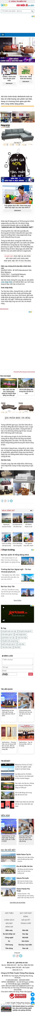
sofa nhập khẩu (6, 282)
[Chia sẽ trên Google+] (5, 501)
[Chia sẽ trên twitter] (8, 501)
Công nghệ (9, 937)
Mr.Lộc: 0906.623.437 (9, 965)
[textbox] (17, 11)
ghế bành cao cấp (8, 638)
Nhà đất (25, 930)
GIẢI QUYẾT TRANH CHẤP (26, 921)
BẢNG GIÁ (9, 927)
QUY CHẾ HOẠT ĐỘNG (26, 914)
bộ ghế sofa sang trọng (10, 641)
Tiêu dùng (9, 948)
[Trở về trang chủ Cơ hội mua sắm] (33, 994)
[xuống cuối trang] (33, 999)
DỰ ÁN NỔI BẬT (8, 850)
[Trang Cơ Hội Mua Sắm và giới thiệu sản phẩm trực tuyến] (25, 6)
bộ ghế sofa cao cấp (9, 631)
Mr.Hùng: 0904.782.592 (13, 967)
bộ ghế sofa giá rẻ (25, 631)
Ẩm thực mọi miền (25, 945)
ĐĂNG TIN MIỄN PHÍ (18, 1)
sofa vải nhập (22, 638)
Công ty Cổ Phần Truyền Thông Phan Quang (17, 973)
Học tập (25, 934)
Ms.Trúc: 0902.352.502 (25, 965)
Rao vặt (25, 948)
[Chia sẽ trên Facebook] (13, 955)
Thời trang (9, 945)
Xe (9, 941)
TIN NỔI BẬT (5, 761)
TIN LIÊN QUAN (7, 689)
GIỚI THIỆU (9, 913)
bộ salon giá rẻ (7, 634)
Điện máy (9, 930)
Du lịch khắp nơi (9, 934)
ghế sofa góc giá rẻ (8, 644)
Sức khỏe (25, 941)
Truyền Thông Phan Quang (20, 1003)
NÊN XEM (5, 815)
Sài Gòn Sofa (6, 647)
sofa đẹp (21, 644)
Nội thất (17, 647)
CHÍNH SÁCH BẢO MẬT (9, 921)
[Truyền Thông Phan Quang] (4, 6)
